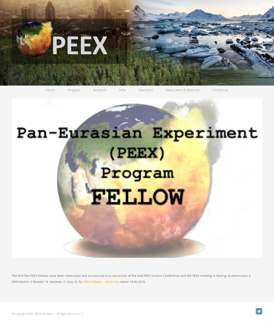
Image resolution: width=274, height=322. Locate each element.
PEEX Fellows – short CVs (101, 282)
